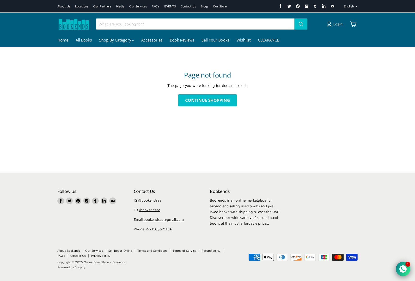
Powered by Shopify (71, 267)
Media (120, 6)
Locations (81, 6)
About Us (63, 6)
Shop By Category (115, 40)
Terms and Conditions (152, 250)
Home (62, 40)
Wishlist (244, 40)
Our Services (138, 6)
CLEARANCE (268, 40)
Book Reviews (182, 40)
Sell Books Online (120, 250)
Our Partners (102, 6)
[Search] (300, 24)
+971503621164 (158, 229)
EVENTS (170, 6)
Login (337, 24)
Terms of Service (184, 250)
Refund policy (210, 250)
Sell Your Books (215, 40)
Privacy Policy (100, 255)
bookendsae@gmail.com (164, 219)
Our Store (220, 6)
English (349, 6)
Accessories (152, 40)
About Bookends (68, 250)
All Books (84, 40)
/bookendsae (149, 210)
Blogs (204, 6)
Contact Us (188, 6)
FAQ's (155, 6)
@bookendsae (149, 200)
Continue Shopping (207, 100)
